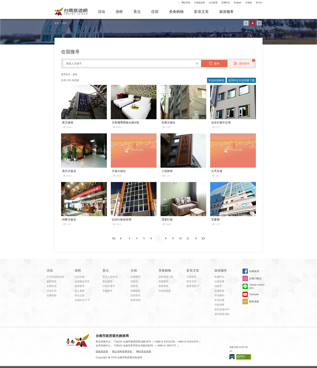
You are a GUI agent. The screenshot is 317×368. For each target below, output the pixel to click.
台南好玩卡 (81, 300)
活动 (101, 11)
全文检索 (213, 2)
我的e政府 (231, 356)
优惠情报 (51, 295)
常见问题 (219, 300)
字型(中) (252, 23)
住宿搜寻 (136, 276)
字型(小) (246, 23)
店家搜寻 (163, 281)
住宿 (154, 11)
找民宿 (134, 286)
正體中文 (225, 2)
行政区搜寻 (109, 286)
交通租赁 (219, 290)
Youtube (254, 294)
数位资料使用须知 (122, 351)
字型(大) (259, 23)
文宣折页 (191, 276)
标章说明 (136, 300)
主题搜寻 (107, 290)
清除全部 (197, 63)
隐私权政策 (102, 351)
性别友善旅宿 (216, 80)
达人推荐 (80, 290)
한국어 (259, 2)
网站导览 (186, 2)
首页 (56, 23)
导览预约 (219, 295)
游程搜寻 (80, 286)
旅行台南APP (221, 309)
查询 (216, 63)
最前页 (114, 238)
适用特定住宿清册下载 (241, 80)
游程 (119, 11)
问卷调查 (219, 304)
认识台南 (80, 276)
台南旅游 (254, 271)
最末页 (203, 238)
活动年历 (51, 290)
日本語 (248, 2)
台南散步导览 (82, 281)
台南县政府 (199, 2)
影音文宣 (201, 11)
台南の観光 (255, 278)
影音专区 (191, 281)
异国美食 (163, 286)
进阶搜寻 (244, 63)
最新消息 (51, 281)
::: (179, 2)
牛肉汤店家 (164, 290)
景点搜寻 (107, 281)
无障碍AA (243, 356)
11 (187, 238)
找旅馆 (134, 281)
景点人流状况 (110, 276)
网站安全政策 (143, 351)
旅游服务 (226, 11)
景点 (137, 11)
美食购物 (176, 11)
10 (180, 238)
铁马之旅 (80, 295)
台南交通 (219, 281)
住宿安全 (136, 295)
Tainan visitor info (257, 286)
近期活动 (51, 286)
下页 (121, 238)
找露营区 (136, 290)
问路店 (218, 286)
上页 (196, 238)
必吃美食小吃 (165, 276)
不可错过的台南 (55, 276)
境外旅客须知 (221, 314)
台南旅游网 (71, 12)
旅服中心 (219, 276)
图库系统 (191, 286)
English (237, 2)
